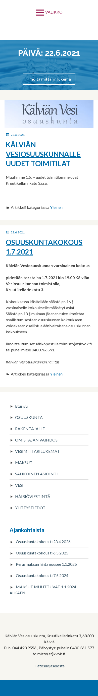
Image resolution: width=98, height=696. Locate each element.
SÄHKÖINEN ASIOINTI (36, 473)
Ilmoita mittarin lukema (49, 79)
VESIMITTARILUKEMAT (37, 451)
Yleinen (56, 207)
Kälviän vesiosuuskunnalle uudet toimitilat (43, 154)
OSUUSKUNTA (29, 417)
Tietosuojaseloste (49, 665)
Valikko (54, 12)
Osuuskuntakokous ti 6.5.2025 (42, 552)
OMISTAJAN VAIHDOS (36, 439)
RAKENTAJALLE (30, 428)
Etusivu (21, 406)
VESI (19, 485)
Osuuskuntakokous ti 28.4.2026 (43, 541)
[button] (49, 79)
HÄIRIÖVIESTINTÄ (32, 496)
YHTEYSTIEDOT (30, 507)
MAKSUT (23, 462)
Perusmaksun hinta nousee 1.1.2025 (46, 564)
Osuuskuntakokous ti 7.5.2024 (42, 575)
